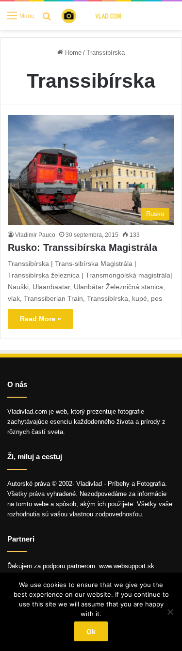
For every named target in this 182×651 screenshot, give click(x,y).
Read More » (40, 319)
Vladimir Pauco (35, 235)
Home (72, 52)
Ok (91, 631)
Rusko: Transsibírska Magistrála (82, 247)
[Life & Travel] (97, 15)
